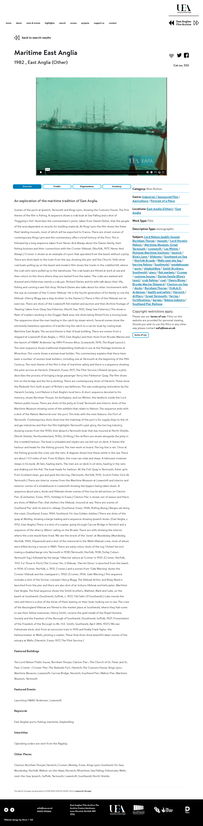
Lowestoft (155, 249)
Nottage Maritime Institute (151, 252)
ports (138, 268)
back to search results (36, 37)
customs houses (145, 276)
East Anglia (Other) (160, 209)
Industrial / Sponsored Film (160, 197)
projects (85, 23)
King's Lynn (140, 256)
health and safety (159, 292)
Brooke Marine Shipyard (148, 284)
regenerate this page (83, 791)
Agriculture (140, 201)
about (19, 23)
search (62, 23)
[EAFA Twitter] (7, 810)
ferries (174, 296)
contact (112, 23)
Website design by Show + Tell (18, 820)
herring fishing (142, 264)
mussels (162, 241)
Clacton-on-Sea (177, 284)
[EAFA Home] (184, 15)
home (8, 23)
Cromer (182, 272)
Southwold (161, 264)
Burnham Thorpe (156, 288)
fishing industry (174, 300)
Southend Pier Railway (147, 304)
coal (163, 280)
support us (99, 23)
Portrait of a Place (163, 201)
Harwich (179, 292)
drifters (137, 296)
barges (157, 300)
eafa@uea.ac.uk (165, 328)
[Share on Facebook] (185, 56)
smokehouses (179, 264)
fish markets (166, 272)
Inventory (116, 186)
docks (138, 288)
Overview (27, 186)
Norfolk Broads (144, 260)
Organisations (87, 186)
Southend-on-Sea (175, 256)
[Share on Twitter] (178, 56)
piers (152, 272)
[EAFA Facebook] (13, 810)
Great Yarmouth (156, 296)
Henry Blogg (177, 280)
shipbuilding (152, 268)
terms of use (158, 316)
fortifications (141, 300)
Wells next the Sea (169, 260)
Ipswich (177, 252)
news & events (33, 23)
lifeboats (156, 256)
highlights (50, 23)
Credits (56, 186)
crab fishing (150, 280)
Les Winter (171, 249)
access (73, 23)
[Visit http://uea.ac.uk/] (117, 810)
